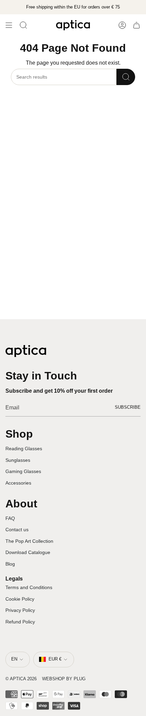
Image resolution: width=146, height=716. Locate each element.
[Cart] (136, 25)
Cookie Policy (19, 599)
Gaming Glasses (23, 471)
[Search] (125, 77)
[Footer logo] (25, 351)
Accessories (18, 483)
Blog (10, 564)
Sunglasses (17, 460)
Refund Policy (20, 621)
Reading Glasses (23, 448)
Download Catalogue (27, 552)
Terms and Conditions (28, 587)
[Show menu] (9, 25)
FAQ (10, 518)
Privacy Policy (20, 610)
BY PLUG (76, 678)
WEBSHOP (53, 678)
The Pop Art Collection (29, 541)
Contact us (17, 529)
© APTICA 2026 (21, 678)
